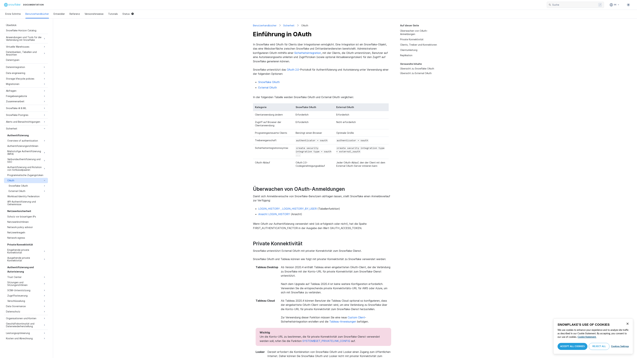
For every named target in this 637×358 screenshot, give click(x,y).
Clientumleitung (408, 50)
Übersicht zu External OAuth (416, 73)
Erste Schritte (13, 13)
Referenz (75, 13)
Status (126, 13)
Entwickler (59, 13)
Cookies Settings (620, 346)
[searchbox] (574, 5)
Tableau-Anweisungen (342, 321)
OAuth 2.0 (293, 69)
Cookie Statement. (587, 337)
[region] (593, 336)
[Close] (627, 323)
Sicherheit (288, 25)
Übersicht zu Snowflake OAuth (417, 68)
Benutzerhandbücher (37, 13)
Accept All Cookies (572, 346)
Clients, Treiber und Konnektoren (418, 44)
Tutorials (113, 13)
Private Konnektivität (412, 39)
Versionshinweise (94, 13)
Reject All (599, 346)
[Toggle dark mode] (628, 4)
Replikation (406, 55)
